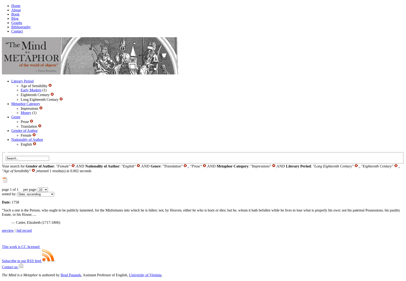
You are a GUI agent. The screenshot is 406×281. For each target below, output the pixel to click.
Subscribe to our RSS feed (22, 261)
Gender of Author (24, 131)
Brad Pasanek (71, 275)
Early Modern (31, 90)
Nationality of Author (27, 140)
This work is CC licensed (21, 247)
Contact (17, 31)
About (16, 10)
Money (26, 113)
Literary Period (22, 81)
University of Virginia (145, 275)
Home (15, 6)
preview (8, 230)
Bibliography (21, 27)
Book (15, 14)
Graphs (16, 23)
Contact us (10, 267)
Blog (15, 18)
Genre (15, 117)
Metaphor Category (25, 104)
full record (24, 230)
